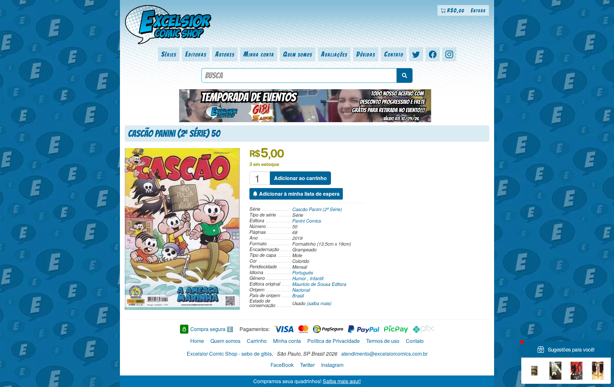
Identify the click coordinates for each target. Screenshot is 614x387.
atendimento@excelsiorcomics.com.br (384, 353)
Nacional (301, 290)
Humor (299, 278)
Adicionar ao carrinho (300, 178)
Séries (168, 54)
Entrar (478, 10)
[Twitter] (416, 54)
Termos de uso (382, 340)
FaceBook (282, 364)
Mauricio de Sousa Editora (319, 284)
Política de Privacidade (333, 340)
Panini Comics (306, 220)
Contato (393, 54)
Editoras (195, 54)
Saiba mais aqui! (342, 381)
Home (197, 340)
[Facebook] (433, 54)
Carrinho (257, 340)
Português (302, 272)
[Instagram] (449, 54)
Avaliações (334, 54)
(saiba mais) (319, 303)
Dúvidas (365, 54)
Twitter (307, 364)
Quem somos (297, 54)
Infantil (316, 278)
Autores (224, 54)
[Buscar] (405, 75)
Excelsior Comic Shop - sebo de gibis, (230, 353)
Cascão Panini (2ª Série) (317, 209)
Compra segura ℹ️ (211, 329)
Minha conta (258, 54)
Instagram (332, 364)
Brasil (298, 295)
